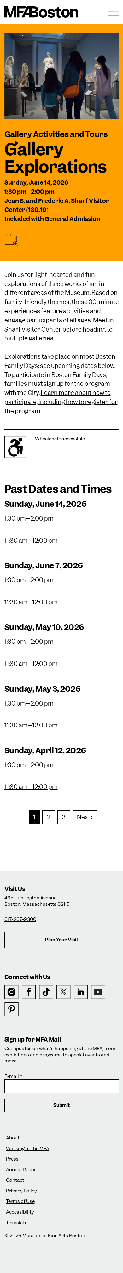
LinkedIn (81, 992)
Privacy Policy (21, 1191)
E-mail (11, 1076)
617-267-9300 (20, 919)
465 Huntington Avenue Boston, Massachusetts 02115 (36, 901)
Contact (15, 1180)
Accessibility (20, 1212)
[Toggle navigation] (113, 12)
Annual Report (22, 1170)
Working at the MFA (27, 1149)
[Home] (41, 12)
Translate (16, 1223)
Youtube (98, 992)
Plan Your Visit (61, 940)
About (13, 1138)
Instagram (11, 992)
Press (12, 1159)
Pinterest (11, 1009)
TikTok (46, 992)
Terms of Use (20, 1201)
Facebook (29, 992)
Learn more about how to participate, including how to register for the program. (61, 402)
